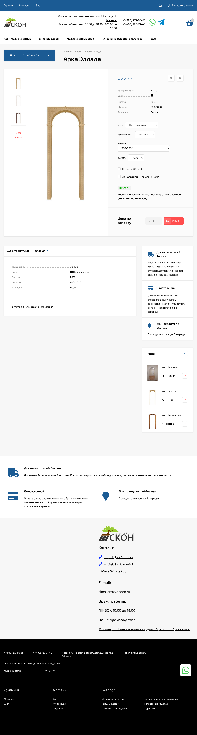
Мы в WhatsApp (113, 571)
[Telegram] (161, 22)
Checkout (58, 708)
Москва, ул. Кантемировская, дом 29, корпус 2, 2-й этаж (144, 629)
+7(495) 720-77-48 (134, 24)
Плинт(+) (132, 168)
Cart (55, 699)
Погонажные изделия (156, 703)
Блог (39, 5)
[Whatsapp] (152, 22)
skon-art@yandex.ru (114, 592)
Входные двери (110, 703)
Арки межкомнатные (39, 306)
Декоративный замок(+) (141, 176)
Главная (9, 5)
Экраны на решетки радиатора (161, 699)
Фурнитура (150, 708)
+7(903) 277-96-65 (134, 20)
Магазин (24, 5)
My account (59, 703)
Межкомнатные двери (114, 708)
